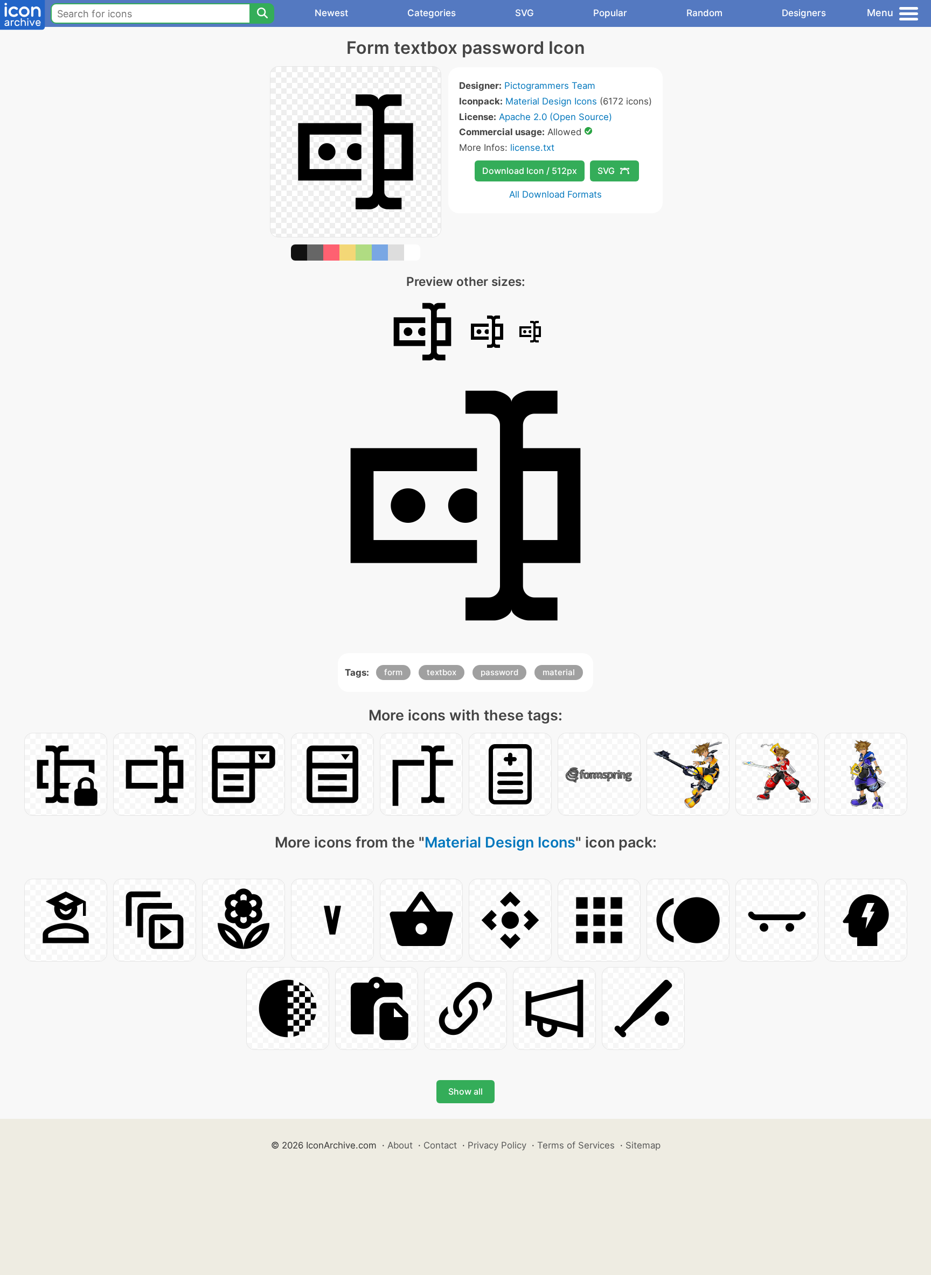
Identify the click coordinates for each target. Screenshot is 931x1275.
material (559, 672)
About (400, 1145)
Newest (331, 13)
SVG (524, 13)
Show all (465, 1091)
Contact (440, 1145)
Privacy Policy (497, 1145)
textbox (441, 672)
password (499, 672)
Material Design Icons (551, 101)
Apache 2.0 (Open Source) (555, 116)
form (393, 672)
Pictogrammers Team (549, 85)
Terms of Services (576, 1145)
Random (704, 13)
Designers (804, 13)
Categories (431, 13)
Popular (610, 13)
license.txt (532, 147)
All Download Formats (555, 194)
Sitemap (643, 1145)
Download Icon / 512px (529, 170)
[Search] (261, 13)
